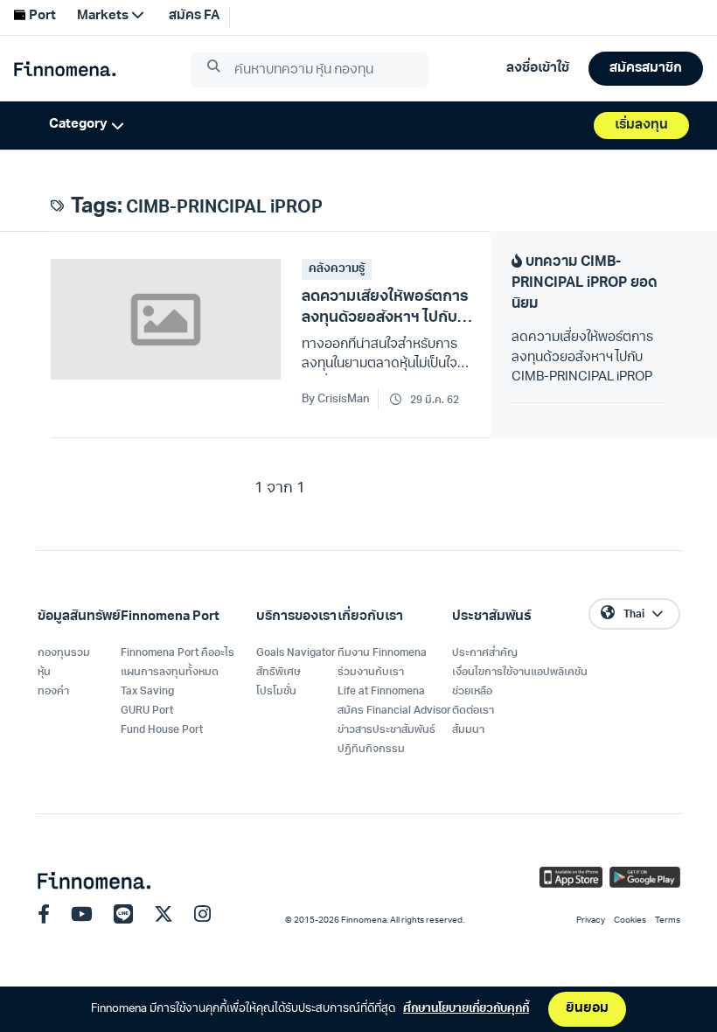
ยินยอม (587, 1008)
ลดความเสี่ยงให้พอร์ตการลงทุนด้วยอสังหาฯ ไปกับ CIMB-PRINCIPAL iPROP (582, 357)
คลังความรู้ (337, 269)
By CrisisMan (336, 399)
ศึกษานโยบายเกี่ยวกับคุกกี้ (466, 1009)
